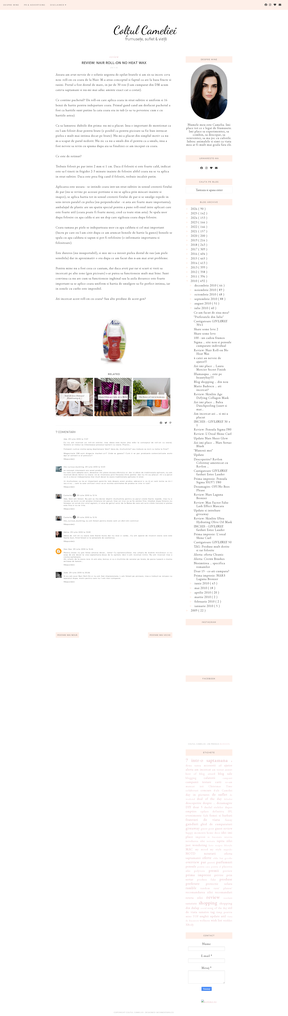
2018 (194, 245)
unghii (204, 916)
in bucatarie (215, 836)
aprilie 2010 (203, 592)
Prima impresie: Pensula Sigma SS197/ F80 (210, 480)
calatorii (209, 778)
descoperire (194, 803)
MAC (189, 849)
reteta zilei (194, 898)
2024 (194, 218)
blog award (207, 774)
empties (191, 811)
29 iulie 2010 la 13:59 (80, 532)
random (205, 888)
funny (228, 820)
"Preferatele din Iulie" (209, 317)
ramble (191, 887)
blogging (191, 778)
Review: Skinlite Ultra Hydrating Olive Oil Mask (213, 520)
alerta (190, 769)
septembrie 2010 (206, 299)
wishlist (227, 920)
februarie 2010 (205, 601)
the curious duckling (74, 467)
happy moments (196, 832)
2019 (194, 240)
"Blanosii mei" (203, 450)
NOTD (191, 853)
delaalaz (228, 799)
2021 (194, 231)
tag (212, 912)
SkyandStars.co (165, 1012)
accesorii (210, 765)
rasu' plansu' (223, 888)
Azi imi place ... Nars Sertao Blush (213, 444)
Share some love (205, 333)
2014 (194, 263)
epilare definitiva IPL (216, 811)
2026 (194, 209)
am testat (218, 769)
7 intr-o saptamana (207, 760)
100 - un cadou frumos (209, 338)
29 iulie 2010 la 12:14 (87, 495)
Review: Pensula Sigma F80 (213, 429)
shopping (208, 903)
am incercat (202, 769)
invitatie (211, 841)
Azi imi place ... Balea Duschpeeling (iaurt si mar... (210, 405)
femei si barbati (221, 815)
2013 (194, 267)
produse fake (206, 879)
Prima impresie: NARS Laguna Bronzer (209, 577)
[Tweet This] (166, 423)
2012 (194, 272)
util (223, 916)
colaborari (192, 790)
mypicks (228, 849)
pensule (191, 866)
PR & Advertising (34, 5)
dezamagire (224, 803)
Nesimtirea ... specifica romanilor (209, 565)
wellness (205, 920)
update (215, 916)
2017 (194, 249)
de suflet (219, 794)
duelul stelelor (213, 807)
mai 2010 (201, 588)
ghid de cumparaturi (216, 824)
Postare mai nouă (67, 635)
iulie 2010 (201, 308)
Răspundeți (69, 459)
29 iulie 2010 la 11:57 (78, 439)
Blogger (225, 744)
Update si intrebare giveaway (207, 512)
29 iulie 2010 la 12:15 (87, 517)
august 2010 (203, 303)
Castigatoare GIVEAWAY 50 (213, 542)
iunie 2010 (202, 583)
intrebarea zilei (195, 841)
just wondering (196, 845)
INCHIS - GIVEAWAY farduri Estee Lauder (209, 528)
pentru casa (204, 866)
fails (205, 815)
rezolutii (228, 897)
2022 (194, 227)
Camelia (68, 495)
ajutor (228, 765)
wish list (216, 920)
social (203, 908)
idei (223, 832)
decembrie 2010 (205, 285)
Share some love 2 (206, 329)
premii (214, 870)
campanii (227, 778)
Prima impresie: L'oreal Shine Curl (210, 536)
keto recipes (216, 845)
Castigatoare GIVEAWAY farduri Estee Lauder (211, 472)
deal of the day (209, 799)
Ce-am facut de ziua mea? (211, 312)
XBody (190, 924)
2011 (194, 276)
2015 (194, 258)
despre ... (209, 803)
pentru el (216, 866)
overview (192, 862)
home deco (213, 832)
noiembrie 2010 (205, 290)
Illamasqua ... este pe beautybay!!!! (208, 376)
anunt (228, 769)
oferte (207, 857)
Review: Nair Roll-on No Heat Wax (211, 352)
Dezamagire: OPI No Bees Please (212, 488)
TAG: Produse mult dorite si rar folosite (212, 548)
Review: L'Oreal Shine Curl (213, 434)
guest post (207, 828)
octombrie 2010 (205, 294)
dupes (228, 807)
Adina (66, 532)
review (114, 57)
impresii (200, 837)
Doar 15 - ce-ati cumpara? (211, 571)
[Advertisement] (211, 714)
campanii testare (198, 782)
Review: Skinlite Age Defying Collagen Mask (211, 396)
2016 (194, 254)
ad (220, 765)
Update (199, 455)
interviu (228, 836)
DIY (188, 807)
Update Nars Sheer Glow (211, 438)
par (203, 862)
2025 (194, 213)
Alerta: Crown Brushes (209, 559)
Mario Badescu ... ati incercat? (208, 388)
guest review (223, 828)
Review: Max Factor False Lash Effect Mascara (211, 504)
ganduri (192, 823)
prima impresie (198, 874)
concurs (206, 790)
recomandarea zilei (199, 892)
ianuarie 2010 (204, 606)
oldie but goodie (222, 858)
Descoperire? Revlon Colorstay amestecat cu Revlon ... (211, 462)
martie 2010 (203, 597)
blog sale (225, 774)
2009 (194, 610)
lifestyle (228, 845)
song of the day (217, 908)
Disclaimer (57, 5)
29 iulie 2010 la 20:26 (79, 573)
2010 (194, 281)
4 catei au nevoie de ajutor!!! (207, 360)
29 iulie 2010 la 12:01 (95, 467)
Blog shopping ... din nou (211, 382)
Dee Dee (68, 549)
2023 (194, 222)
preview (227, 871)
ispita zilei (224, 841)
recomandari (223, 892)
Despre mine (11, 5)
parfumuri (224, 862)
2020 (194, 236)
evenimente (194, 815)
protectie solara (219, 884)
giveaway (193, 828)
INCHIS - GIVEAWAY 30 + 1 (212, 423)
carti (218, 782)
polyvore (199, 871)
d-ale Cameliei (223, 790)
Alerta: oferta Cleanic (209, 554)
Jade (66, 573)
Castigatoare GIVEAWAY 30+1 (211, 323)
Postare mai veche (160, 635)
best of (191, 774)
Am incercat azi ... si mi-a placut (211, 415)
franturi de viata (203, 819)
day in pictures (198, 795)
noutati (210, 853)
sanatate (191, 903)
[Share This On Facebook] (161, 423)
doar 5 (198, 807)
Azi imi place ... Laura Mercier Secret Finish (210, 368)
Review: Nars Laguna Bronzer (208, 496)
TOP (196, 916)
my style (216, 849)
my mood (201, 849)
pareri (211, 862)
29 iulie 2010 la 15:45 (83, 549)
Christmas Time (220, 786)
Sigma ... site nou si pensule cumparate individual (213, 344)
